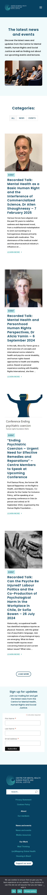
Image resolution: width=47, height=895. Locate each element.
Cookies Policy (23, 804)
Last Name (10, 728)
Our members (23, 816)
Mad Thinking (23, 846)
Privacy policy (30, 891)
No (20, 891)
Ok (14, 891)
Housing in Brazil (23, 856)
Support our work (23, 863)
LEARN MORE (13, 252)
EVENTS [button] (32, 118)
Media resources (23, 835)
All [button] (13, 118)
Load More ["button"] (23, 674)
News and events (23, 830)
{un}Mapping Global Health (24, 851)
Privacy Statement (23, 800)
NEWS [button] (21, 118)
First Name (10, 718)
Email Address (12, 738)
